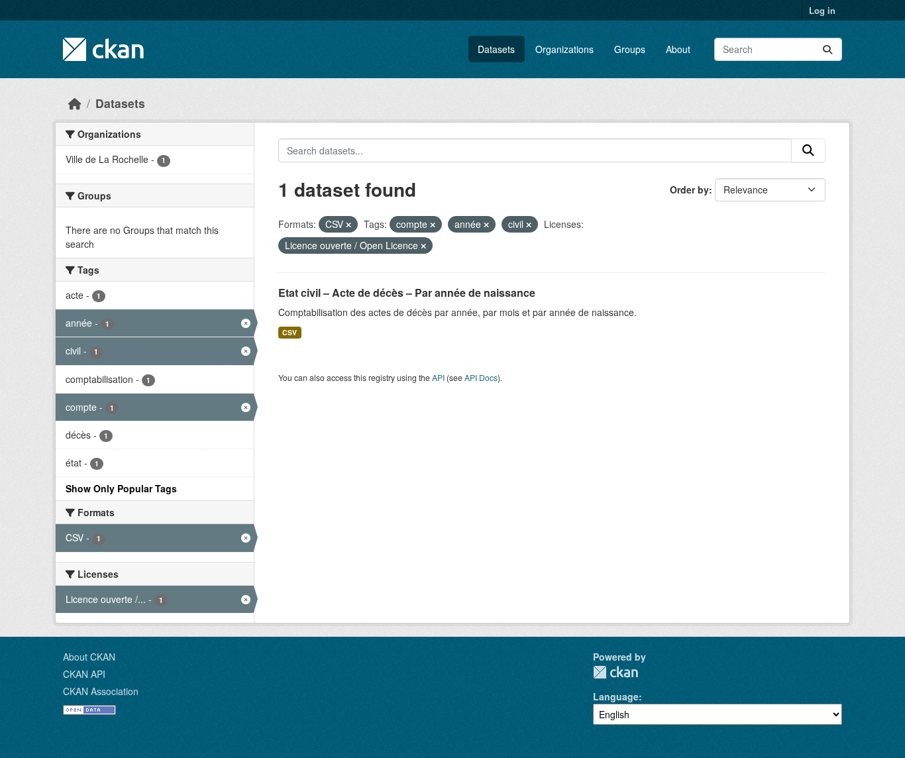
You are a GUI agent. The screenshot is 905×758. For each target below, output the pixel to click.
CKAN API (84, 673)
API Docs (481, 377)
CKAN (615, 672)
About (678, 49)
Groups (629, 49)
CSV (289, 332)
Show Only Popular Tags (121, 488)
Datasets (496, 49)
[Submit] (827, 49)
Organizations (564, 49)
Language (616, 696)
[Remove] (348, 224)
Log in (822, 10)
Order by (689, 189)
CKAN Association (100, 691)
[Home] (74, 103)
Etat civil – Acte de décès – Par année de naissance (406, 292)
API (438, 377)
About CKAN (89, 656)
